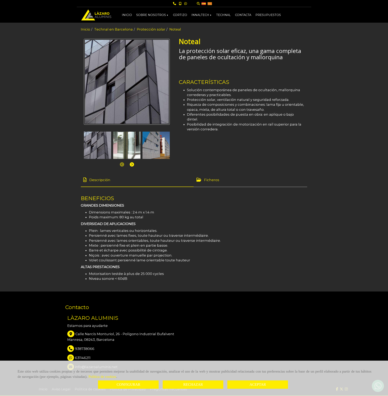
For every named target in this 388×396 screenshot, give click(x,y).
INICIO (127, 15)
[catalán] (210, 3)
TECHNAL (223, 15)
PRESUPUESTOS (268, 15)
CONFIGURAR (128, 384)
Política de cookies (102, 377)
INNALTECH (200, 15)
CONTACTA (243, 15)
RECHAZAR (193, 384)
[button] (131, 164)
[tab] (137, 180)
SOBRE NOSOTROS (151, 15)
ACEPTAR (258, 384)
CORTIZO (180, 15)
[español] (203, 3)
